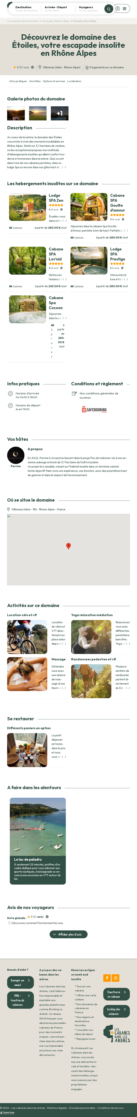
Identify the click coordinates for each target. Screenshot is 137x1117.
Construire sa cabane (113, 994)
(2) (54, 209)
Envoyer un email (17, 982)
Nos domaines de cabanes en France (86, 1008)
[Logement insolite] (16, 113)
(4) (115, 219)
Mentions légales (57, 1108)
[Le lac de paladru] (38, 827)
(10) (23, 67)
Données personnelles (82, 1108)
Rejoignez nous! (86, 1038)
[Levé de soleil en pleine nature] (38, 113)
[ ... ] (64, 167)
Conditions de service (110, 1108)
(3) (54, 267)
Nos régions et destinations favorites (84, 1021)
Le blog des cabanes (113, 1011)
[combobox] (28, 10)
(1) (115, 267)
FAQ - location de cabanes (17, 1000)
